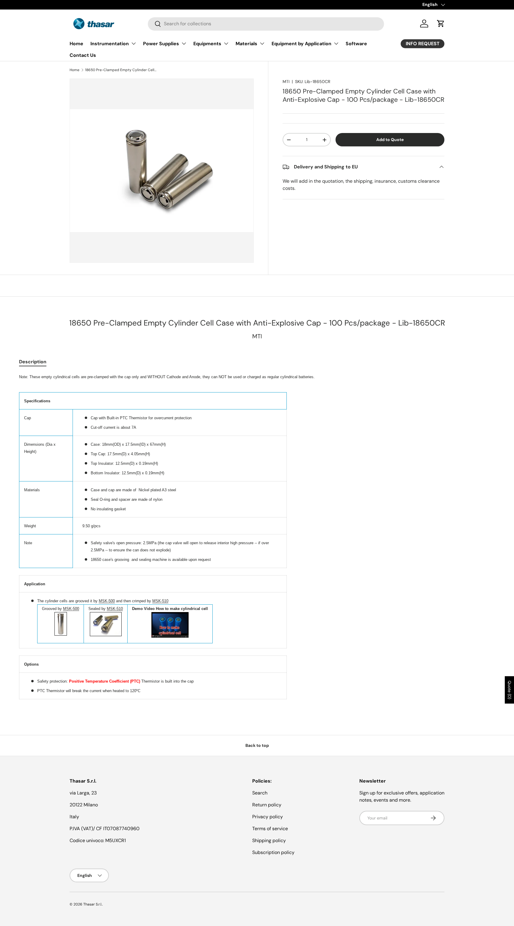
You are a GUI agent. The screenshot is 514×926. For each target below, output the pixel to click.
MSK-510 (160, 601)
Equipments (207, 43)
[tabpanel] (257, 536)
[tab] (32, 361)
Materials (246, 43)
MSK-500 (107, 601)
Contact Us (83, 55)
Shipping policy (269, 840)
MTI (286, 81)
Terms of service (270, 828)
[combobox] (266, 23)
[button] (440, 23)
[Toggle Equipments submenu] (226, 43)
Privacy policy (267, 817)
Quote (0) (509, 690)
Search (259, 793)
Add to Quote (390, 139)
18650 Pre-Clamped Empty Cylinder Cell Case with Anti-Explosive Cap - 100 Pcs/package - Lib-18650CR (120, 70)
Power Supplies (161, 43)
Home (76, 43)
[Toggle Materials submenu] (262, 43)
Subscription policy (273, 852)
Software (356, 43)
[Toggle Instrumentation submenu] (133, 43)
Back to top (257, 745)
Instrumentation (109, 43)
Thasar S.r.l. (92, 904)
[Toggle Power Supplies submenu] (183, 43)
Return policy (266, 805)
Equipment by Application (301, 43)
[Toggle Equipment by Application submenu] (336, 43)
